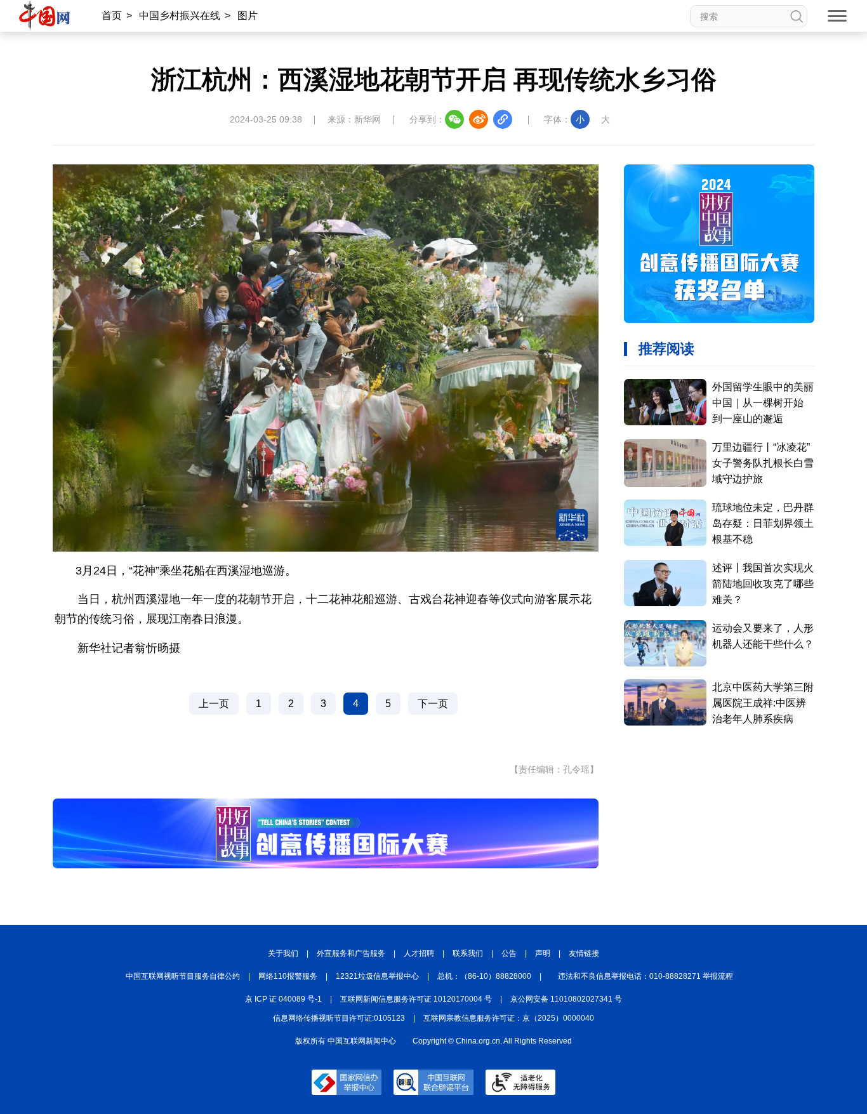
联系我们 (468, 953)
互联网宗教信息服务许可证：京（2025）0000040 (508, 1018)
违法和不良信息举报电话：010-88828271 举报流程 (645, 976)
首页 (112, 15)
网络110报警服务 (287, 976)
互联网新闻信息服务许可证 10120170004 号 (416, 999)
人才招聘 (419, 953)
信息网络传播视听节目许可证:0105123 (339, 1018)
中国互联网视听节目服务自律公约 (183, 976)
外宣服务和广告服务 (351, 953)
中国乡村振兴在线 (179, 15)
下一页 (433, 703)
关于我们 (283, 953)
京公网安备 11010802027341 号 (566, 999)
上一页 (214, 703)
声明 (542, 953)
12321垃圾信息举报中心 (377, 976)
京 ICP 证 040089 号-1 (283, 999)
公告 (509, 953)
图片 (247, 15)
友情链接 (584, 953)
